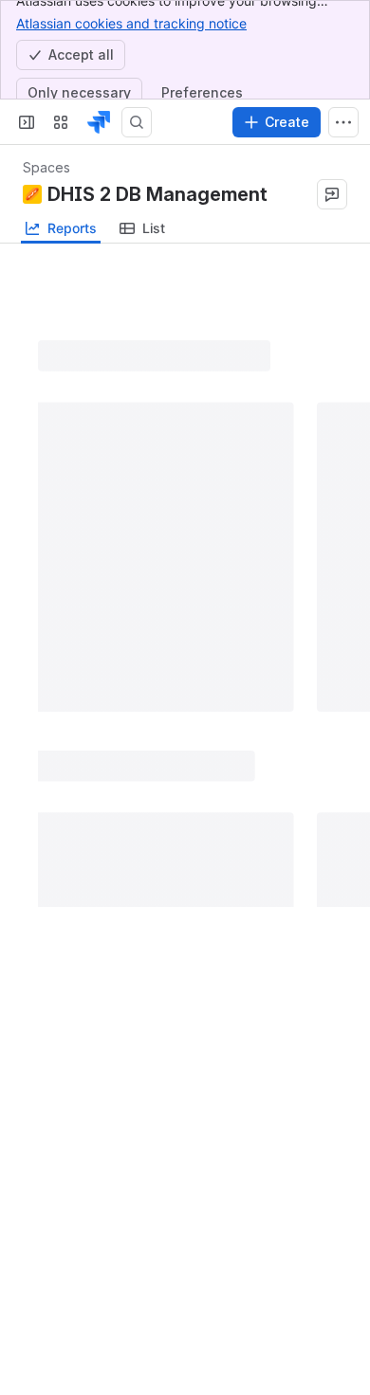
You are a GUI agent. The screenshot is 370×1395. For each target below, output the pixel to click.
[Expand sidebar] (26, 122)
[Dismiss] (343, 1290)
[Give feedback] (332, 194)
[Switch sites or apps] (61, 122)
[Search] (136, 122)
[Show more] (343, 122)
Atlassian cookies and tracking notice (131, 23)
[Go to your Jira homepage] (98, 122)
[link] (142, 228)
